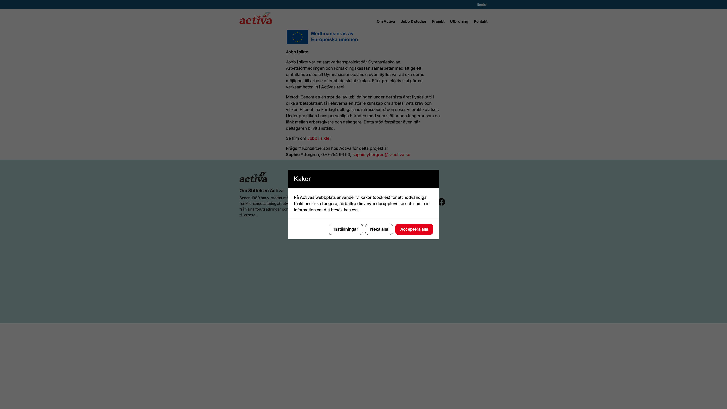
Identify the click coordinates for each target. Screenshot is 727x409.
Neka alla (379, 229)
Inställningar (346, 229)
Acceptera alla (414, 229)
